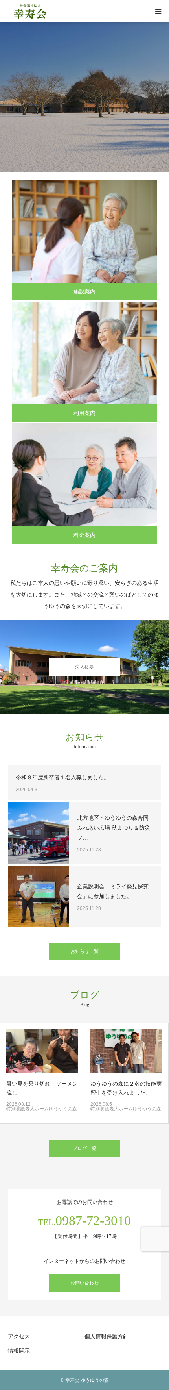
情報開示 (19, 1351)
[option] (84, 97)
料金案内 (84, 535)
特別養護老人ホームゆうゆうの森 (42, 1109)
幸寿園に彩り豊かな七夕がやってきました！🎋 (126, 1088)
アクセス (19, 1337)
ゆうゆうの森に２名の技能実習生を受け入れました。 (42, 1088)
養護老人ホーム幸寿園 (114, 1109)
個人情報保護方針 (106, 1337)
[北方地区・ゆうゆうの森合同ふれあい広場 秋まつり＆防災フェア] (38, 833)
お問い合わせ (84, 1283)
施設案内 (84, 292)
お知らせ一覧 (84, 951)
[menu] (158, 11)
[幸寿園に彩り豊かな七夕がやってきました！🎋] (127, 1051)
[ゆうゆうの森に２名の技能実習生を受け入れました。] (43, 1051)
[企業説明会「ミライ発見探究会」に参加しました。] (38, 896)
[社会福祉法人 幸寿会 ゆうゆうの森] (30, 11)
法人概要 (84, 667)
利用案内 (84, 413)
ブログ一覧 (84, 1148)
